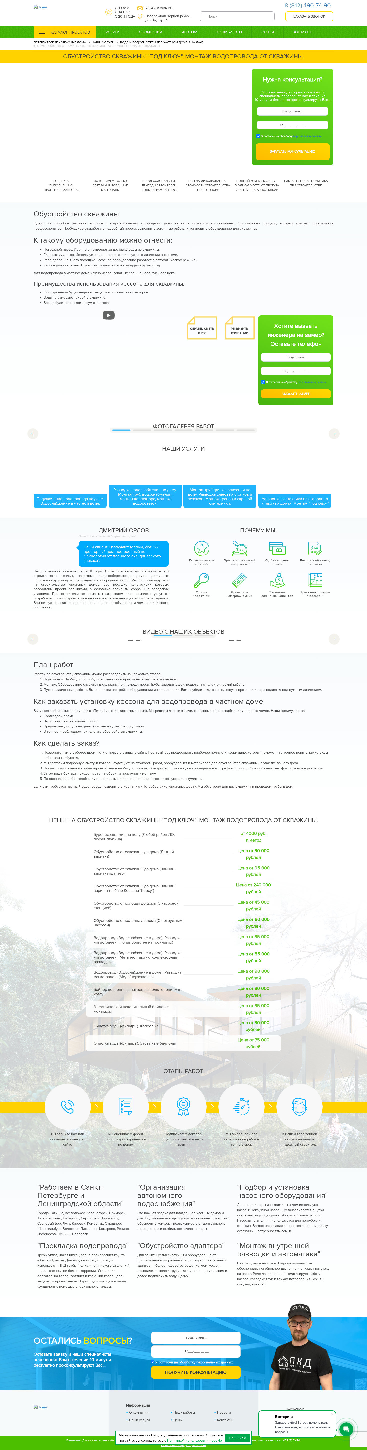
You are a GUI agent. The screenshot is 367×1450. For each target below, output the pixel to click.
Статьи (267, 32)
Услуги (112, 32)
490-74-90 (308, 5)
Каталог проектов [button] (70, 32)
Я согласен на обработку (291, 136)
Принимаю (237, 1438)
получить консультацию (196, 1372)
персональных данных (307, 136)
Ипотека (189, 32)
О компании (150, 32)
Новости (224, 1412)
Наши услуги (139, 1420)
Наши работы (229, 32)
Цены (177, 1420)
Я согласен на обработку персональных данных (194, 1362)
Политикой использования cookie (194, 1440)
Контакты (302, 32)
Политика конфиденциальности (183, 1445)
